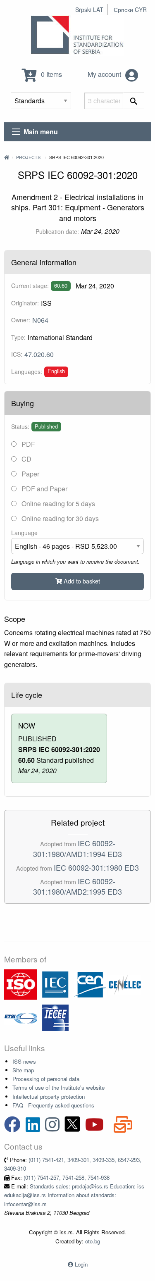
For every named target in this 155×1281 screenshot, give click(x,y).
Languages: (26, 371)
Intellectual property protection (48, 1096)
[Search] (133, 101)
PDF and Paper (43, 488)
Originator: (25, 303)
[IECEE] (55, 1017)
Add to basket (81, 580)
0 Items (50, 74)
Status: (20, 426)
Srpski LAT (89, 9)
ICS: (16, 354)
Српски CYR (130, 9)
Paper (29, 474)
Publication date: (57, 231)
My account (105, 74)
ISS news (24, 1061)
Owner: (20, 320)
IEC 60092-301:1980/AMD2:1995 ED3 (77, 886)
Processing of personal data (45, 1079)
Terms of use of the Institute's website (58, 1087)
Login (81, 1264)
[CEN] (90, 984)
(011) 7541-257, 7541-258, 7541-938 (67, 1177)
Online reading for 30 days (59, 518)
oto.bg (92, 1241)
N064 (40, 320)
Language (24, 533)
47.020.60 (39, 354)
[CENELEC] (124, 984)
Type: (18, 337)
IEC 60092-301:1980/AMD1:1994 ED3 (77, 848)
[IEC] (55, 984)
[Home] (6, 157)
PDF (27, 444)
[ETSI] (20, 1017)
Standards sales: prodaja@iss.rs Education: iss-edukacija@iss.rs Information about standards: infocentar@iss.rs (75, 1195)
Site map (23, 1070)
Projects (28, 157)
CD (25, 459)
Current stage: (30, 285)
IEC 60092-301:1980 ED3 (96, 867)
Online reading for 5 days (57, 503)
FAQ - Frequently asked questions (53, 1105)
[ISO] (20, 984)
